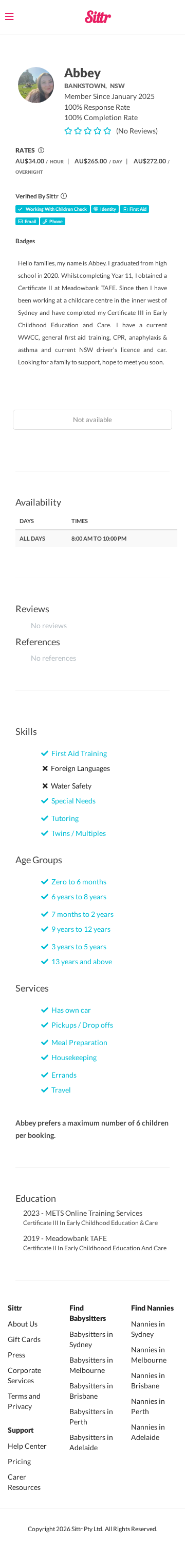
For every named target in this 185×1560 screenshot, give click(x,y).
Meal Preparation (77, 1042)
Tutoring (63, 818)
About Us (23, 1323)
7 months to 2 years (81, 914)
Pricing (19, 1461)
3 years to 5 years (77, 946)
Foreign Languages (79, 768)
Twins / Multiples (77, 833)
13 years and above (80, 961)
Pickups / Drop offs (80, 1024)
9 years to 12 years (79, 929)
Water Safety (69, 785)
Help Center (27, 1445)
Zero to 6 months (77, 881)
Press (16, 1354)
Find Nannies (152, 1308)
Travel (59, 1089)
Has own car (69, 1009)
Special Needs (72, 800)
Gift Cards (24, 1339)
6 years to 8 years (77, 896)
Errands (62, 1074)
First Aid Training (77, 753)
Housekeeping (72, 1057)
